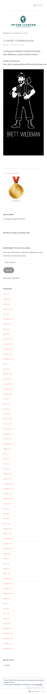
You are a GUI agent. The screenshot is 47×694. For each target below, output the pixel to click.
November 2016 (8, 489)
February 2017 (7, 474)
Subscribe (9, 270)
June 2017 (6, 459)
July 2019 (6, 364)
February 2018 (7, 419)
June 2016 (6, 514)
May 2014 (6, 613)
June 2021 (6, 314)
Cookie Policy (39, 685)
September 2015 (8, 549)
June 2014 (6, 608)
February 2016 (7, 529)
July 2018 (6, 399)
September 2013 (8, 648)
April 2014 (6, 618)
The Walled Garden (12, 173)
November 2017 (8, 434)
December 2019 (8, 344)
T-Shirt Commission (18, 40)
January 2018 (7, 424)
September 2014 (8, 593)
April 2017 (6, 464)
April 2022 (6, 304)
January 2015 (7, 579)
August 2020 (7, 324)
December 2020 (8, 319)
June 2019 (6, 369)
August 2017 (7, 449)
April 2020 (6, 334)
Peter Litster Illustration (16, 233)
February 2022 (7, 309)
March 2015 (7, 574)
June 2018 (6, 404)
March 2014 (7, 624)
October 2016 (7, 494)
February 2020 (8, 339)
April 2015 (6, 569)
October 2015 (7, 544)
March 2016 (7, 524)
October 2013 (7, 643)
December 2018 (8, 384)
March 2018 (7, 414)
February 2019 (7, 374)
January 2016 (7, 534)
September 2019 (8, 359)
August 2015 (7, 554)
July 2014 (6, 604)
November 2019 (8, 349)
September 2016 (8, 499)
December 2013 (8, 633)
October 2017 (7, 439)
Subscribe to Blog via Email (16, 248)
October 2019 (7, 354)
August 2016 (7, 504)
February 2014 (7, 628)
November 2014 (8, 584)
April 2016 (6, 519)
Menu (39, 5)
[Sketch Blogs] (16, 202)
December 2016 (8, 484)
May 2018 (6, 409)
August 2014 (7, 599)
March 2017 (7, 469)
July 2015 (6, 559)
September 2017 (8, 444)
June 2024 (6, 294)
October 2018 (7, 394)
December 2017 (8, 429)
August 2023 (7, 299)
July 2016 (6, 509)
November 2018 (8, 389)
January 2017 (7, 479)
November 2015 (8, 539)
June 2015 (6, 564)
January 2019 (7, 379)
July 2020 (6, 329)
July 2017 (6, 454)
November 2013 (8, 638)
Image (6, 45)
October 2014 (7, 589)
